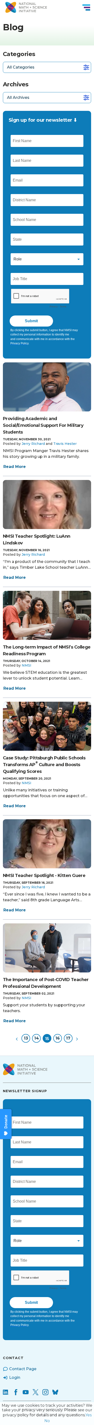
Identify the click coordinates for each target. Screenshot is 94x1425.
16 (57, 1038)
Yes (88, 1415)
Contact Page (22, 1369)
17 (68, 1038)
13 (26, 1038)
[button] (33, 443)
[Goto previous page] (17, 1038)
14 (36, 1038)
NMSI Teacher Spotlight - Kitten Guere (44, 875)
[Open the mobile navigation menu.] (86, 7)
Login (14, 1377)
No (47, 1421)
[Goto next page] (77, 1038)
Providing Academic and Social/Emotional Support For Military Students (43, 425)
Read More (14, 466)
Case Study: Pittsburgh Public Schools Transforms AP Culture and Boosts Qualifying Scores (44, 764)
